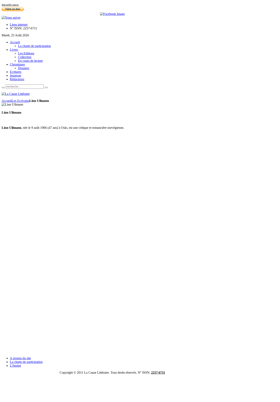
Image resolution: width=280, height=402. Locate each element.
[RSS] (11, 17)
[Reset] (46, 87)
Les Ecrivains (20, 101)
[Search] (3, 87)
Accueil (7, 101)
